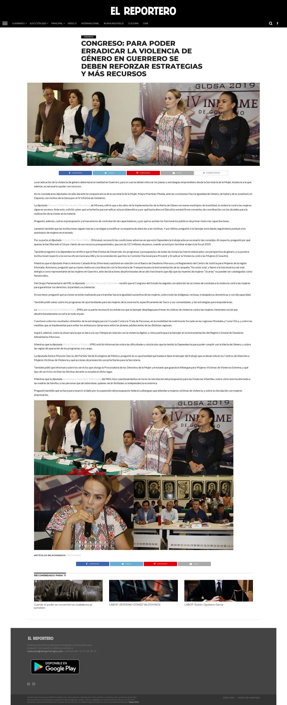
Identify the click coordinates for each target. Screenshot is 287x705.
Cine (145, 23)
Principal (57, 23)
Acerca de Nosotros (249, 698)
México (72, 23)
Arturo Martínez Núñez (76, 240)
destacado (74, 555)
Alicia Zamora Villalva (76, 344)
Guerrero (18, 23)
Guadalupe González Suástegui (82, 378)
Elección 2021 (38, 23)
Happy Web (134, 702)
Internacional (90, 23)
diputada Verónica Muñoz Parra (56, 309)
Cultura (133, 23)
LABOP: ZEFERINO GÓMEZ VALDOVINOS (134, 604)
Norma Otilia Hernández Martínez (69, 205)
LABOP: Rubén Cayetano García (203, 604)
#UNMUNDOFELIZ (114, 23)
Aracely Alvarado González (102, 283)
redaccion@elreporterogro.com (45, 651)
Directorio (229, 698)
